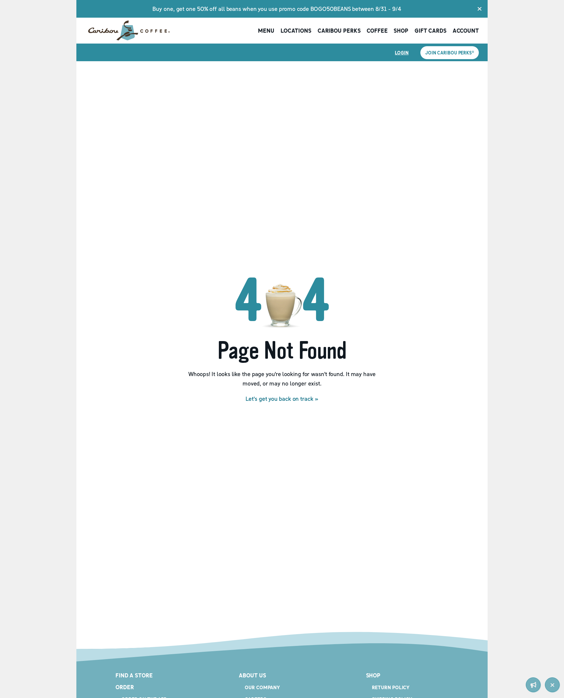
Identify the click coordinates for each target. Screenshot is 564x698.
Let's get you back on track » (282, 398)
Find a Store (134, 675)
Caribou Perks (339, 30)
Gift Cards (430, 30)
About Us (252, 675)
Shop (401, 30)
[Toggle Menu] (552, 684)
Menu (266, 30)
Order (124, 687)
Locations (296, 30)
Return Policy (391, 687)
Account (466, 30)
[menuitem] (533, 684)
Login (402, 53)
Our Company (262, 687)
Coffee (377, 30)
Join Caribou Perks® (449, 53)
